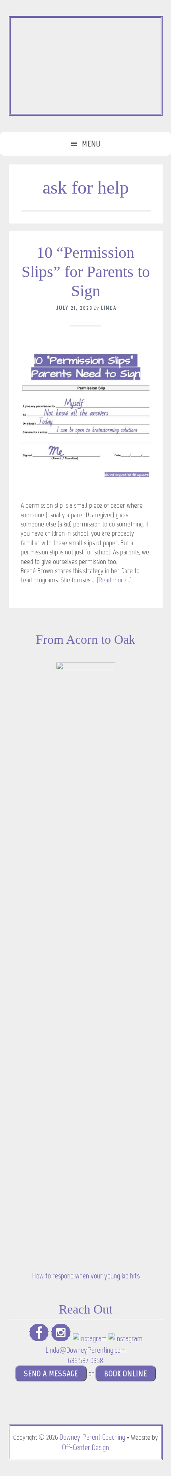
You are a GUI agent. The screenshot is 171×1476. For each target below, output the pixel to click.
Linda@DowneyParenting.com (85, 1350)
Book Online (125, 1373)
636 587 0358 (85, 1360)
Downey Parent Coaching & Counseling (86, 66)
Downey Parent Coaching (92, 1437)
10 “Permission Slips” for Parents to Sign (85, 271)
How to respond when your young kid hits (86, 1275)
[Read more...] (114, 580)
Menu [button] (91, 143)
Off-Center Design (85, 1447)
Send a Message (51, 1373)
